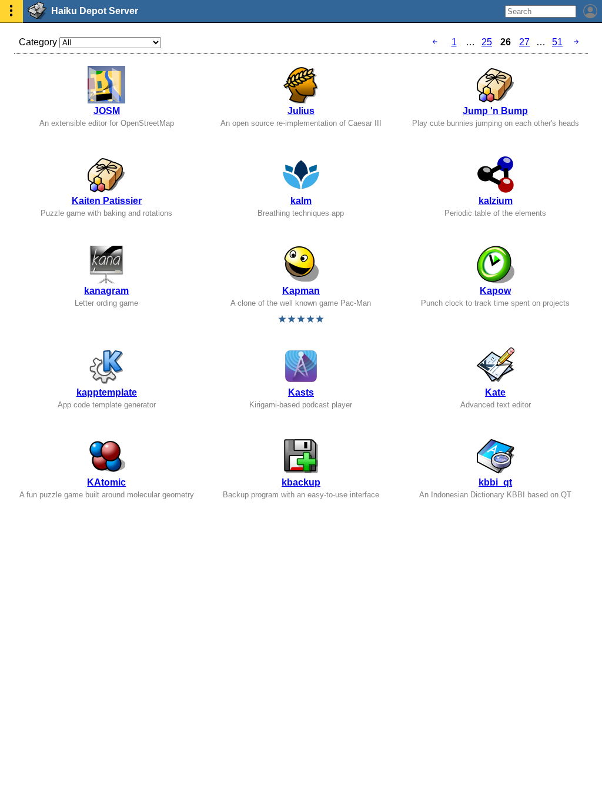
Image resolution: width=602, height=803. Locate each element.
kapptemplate (106, 392)
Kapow (495, 291)
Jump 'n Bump (495, 111)
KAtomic (106, 482)
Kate (495, 392)
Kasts (301, 392)
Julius (301, 111)
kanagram (106, 291)
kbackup (301, 482)
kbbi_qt (495, 482)
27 (524, 42)
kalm (301, 201)
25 (486, 42)
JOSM (106, 111)
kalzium (496, 201)
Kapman (301, 291)
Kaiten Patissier (107, 201)
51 (557, 42)
